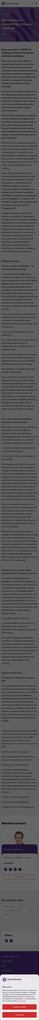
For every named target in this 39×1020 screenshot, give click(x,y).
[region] (19, 997)
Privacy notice (20, 1001)
